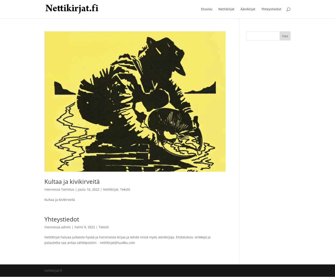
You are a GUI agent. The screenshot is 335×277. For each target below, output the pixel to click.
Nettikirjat (226, 9)
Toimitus (67, 189)
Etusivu (206, 9)
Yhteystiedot (271, 9)
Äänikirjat (247, 9)
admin (66, 227)
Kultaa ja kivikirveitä (72, 181)
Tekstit (125, 189)
